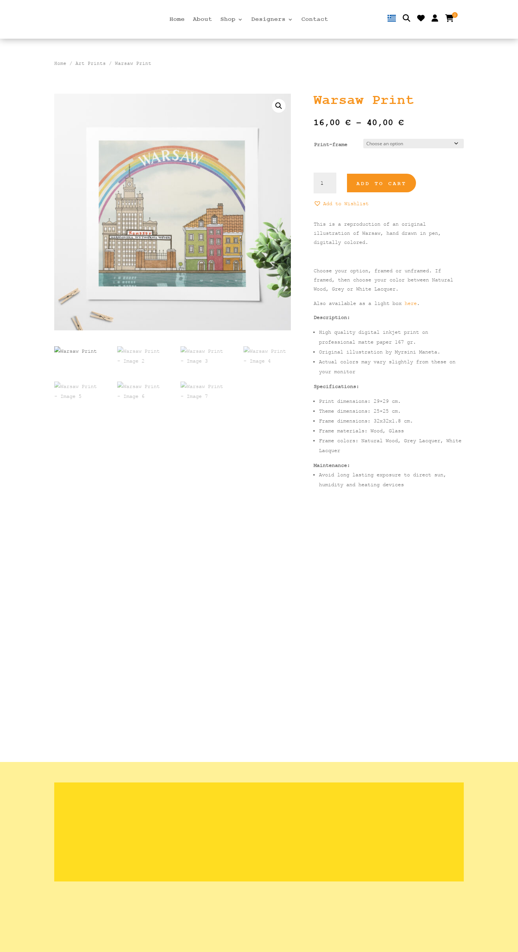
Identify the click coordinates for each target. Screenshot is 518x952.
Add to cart (381, 184)
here (411, 303)
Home (177, 20)
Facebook (363, 843)
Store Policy (224, 808)
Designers (268, 20)
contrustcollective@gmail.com (393, 820)
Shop (227, 20)
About (202, 20)
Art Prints (90, 63)
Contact (314, 20)
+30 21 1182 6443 (375, 808)
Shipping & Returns (235, 797)
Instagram (363, 832)
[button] (279, 106)
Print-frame (330, 144)
